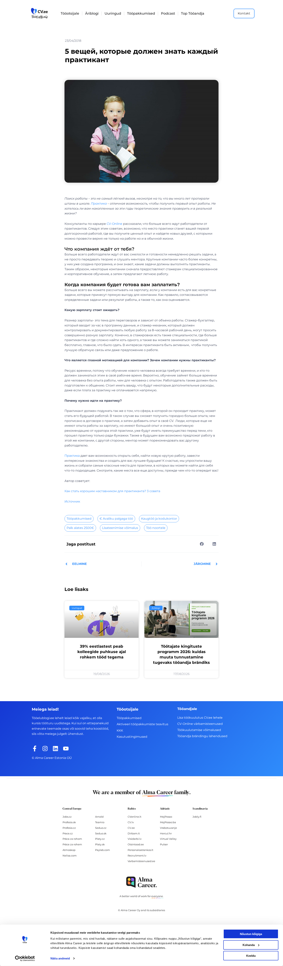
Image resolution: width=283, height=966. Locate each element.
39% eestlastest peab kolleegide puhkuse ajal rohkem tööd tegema (101, 651)
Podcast (168, 13)
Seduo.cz (100, 827)
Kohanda (249, 944)
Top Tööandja (192, 13)
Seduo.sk (100, 833)
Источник (72, 501)
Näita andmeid (60, 958)
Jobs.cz (67, 816)
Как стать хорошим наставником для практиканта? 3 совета (112, 491)
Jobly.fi (197, 816)
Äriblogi (92, 13)
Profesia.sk (69, 822)
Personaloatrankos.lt (140, 849)
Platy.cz (100, 838)
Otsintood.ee (136, 844)
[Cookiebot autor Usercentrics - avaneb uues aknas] (25, 958)
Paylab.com (102, 849)
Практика (99, 203)
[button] (201, 543)
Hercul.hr (166, 833)
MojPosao (166, 816)
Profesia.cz (69, 827)
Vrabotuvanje (168, 827)
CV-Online (114, 224)
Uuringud (113, 13)
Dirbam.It (134, 833)
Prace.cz (68, 833)
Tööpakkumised (141, 13)
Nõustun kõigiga (251, 934)
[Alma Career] (141, 882)
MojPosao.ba (168, 822)
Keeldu (251, 955)
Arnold (99, 816)
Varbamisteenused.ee (141, 861)
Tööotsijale (70, 13)
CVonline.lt (134, 816)
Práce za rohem (72, 844)
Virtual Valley (168, 838)
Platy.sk (100, 844)
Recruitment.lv (137, 855)
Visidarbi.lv (135, 838)
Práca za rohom (72, 838)
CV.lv (131, 822)
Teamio (99, 822)
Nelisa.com (70, 855)
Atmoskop (69, 849)
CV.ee (131, 827)
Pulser (164, 844)
